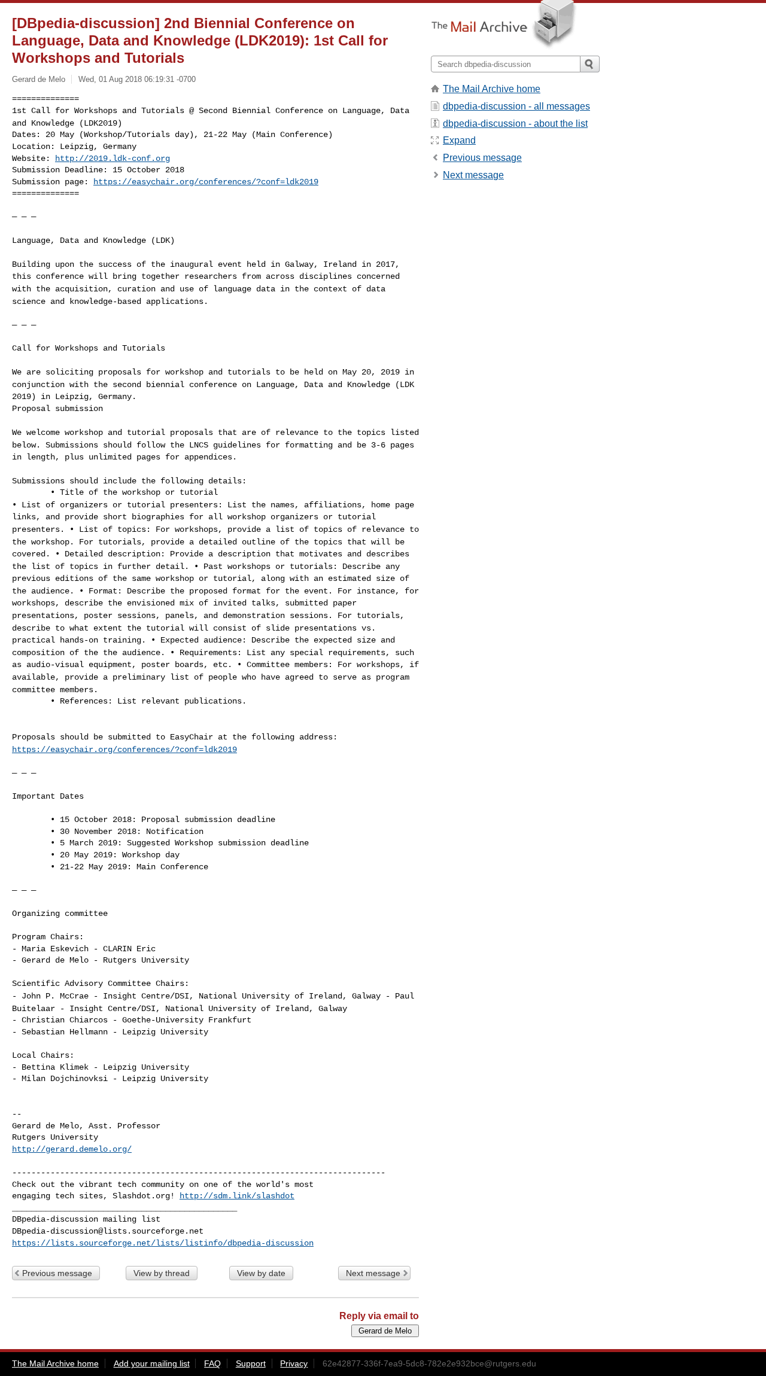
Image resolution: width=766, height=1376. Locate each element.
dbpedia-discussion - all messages (516, 106)
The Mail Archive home (491, 89)
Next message (373, 1273)
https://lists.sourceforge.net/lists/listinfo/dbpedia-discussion (163, 1243)
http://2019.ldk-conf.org (112, 158)
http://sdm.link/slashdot (237, 1196)
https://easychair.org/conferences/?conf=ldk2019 (205, 182)
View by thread (161, 1273)
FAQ (212, 1363)
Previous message (57, 1273)
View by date (261, 1273)
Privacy (294, 1363)
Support (251, 1363)
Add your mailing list (152, 1363)
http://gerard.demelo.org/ (72, 1149)
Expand (459, 140)
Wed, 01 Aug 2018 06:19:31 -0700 (137, 79)
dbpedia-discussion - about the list (515, 123)
